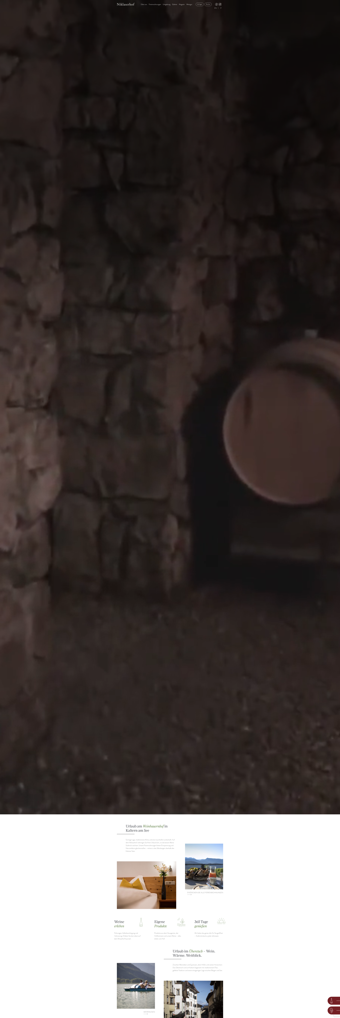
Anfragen (199, 4)
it (221, 8)
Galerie (174, 4)
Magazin (182, 4)
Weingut (189, 4)
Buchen (208, 4)
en (215, 8)
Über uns (144, 4)
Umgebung (166, 4)
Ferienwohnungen (155, 4)
